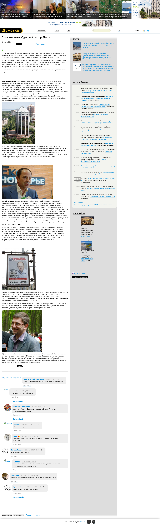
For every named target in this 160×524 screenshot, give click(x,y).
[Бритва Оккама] (5, 454)
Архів (57, 31)
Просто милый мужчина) (34, 379)
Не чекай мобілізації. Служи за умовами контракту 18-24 (98, 167)
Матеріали (42, 31)
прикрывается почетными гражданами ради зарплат (96, 138)
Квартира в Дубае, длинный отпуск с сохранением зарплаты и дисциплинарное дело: (98, 150)
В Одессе (84, 178)
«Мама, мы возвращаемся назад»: (93, 96)
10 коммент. (77, 127)
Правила (29, 515)
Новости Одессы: (80, 81)
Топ (68, 31)
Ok (89, 522)
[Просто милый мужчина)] (11, 378)
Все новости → (79, 203)
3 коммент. (77, 135)
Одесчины (84, 198)
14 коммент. (77, 172)
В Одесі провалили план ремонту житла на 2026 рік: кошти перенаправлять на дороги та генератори (82, 16)
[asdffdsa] (8, 423)
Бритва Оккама (17, 450)
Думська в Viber (79, 274)
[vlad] (6, 389)
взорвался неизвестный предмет (97, 144)
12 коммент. (77, 165)
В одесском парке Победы (90, 104)
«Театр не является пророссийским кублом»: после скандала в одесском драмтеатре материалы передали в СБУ (96, 56)
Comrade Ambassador (21, 407)
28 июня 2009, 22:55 (28, 436)
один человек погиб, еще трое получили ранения (96, 122)
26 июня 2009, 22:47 (29, 425)
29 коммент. (77, 194)
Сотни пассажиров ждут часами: (92, 172)
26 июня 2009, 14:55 (23, 391)
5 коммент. (77, 112)
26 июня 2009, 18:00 (28, 475)
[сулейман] (5, 479)
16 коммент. (77, 104)
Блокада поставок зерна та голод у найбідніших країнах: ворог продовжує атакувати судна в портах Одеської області (114, 16)
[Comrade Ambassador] (7, 411)
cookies (82, 522)
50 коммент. (77, 149)
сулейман (15, 475)
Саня (15, 436)
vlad (12, 391)
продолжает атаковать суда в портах (102, 196)
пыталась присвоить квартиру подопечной (97, 130)
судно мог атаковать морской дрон (93, 160)
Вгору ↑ (37, 515)
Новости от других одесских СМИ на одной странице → (94, 205)
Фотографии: (79, 213)
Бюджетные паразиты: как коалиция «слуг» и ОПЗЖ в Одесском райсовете (95, 136)
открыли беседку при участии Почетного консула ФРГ (95, 105)
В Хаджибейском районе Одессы (93, 143)
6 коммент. (77, 181)
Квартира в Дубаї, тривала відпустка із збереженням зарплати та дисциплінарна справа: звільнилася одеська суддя (48, 16)
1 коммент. (77, 88)
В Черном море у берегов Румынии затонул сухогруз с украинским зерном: (96, 158)
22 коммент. (77, 157)
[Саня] (7, 440)
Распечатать (40, 44)
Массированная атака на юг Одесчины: (94, 121)
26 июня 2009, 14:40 (52, 379)
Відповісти (27, 385)
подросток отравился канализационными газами (98, 189)
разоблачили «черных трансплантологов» (95, 115)
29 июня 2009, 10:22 (34, 487)
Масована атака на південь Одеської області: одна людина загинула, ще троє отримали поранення (15, 16)
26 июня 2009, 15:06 (38, 407)
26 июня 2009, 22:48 (29, 461)
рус (119, 30)
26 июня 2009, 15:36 (32, 450)
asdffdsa (17, 425)
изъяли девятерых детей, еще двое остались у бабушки (96, 91)
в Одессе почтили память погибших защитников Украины (97, 98)
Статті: (76, 38)
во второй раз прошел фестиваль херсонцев (87, 237)
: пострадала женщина (105, 145)
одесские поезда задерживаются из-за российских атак (97, 173)
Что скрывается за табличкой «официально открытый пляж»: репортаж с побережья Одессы (98, 45)
